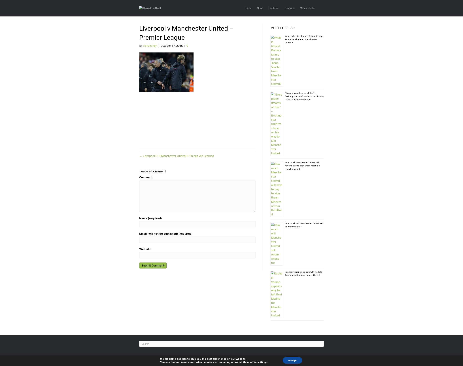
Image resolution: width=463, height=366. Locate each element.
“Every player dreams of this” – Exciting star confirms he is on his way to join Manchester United (304, 96)
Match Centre (307, 8)
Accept (292, 360)
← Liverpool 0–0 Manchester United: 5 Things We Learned (176, 156)
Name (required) (150, 218)
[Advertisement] (197, 119)
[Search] (321, 8)
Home (248, 8)
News (260, 8)
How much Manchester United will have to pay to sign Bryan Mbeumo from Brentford (302, 165)
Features (274, 8)
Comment (146, 177)
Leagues (289, 8)
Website (145, 249)
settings (262, 362)
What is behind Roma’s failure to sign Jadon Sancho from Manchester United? (304, 39)
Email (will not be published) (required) (166, 233)
